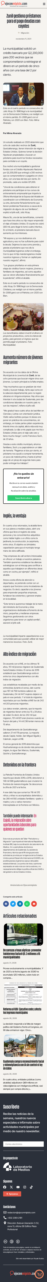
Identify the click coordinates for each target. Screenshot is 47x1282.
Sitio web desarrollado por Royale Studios (30, 1258)
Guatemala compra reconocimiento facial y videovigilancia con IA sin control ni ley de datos (23, 1064)
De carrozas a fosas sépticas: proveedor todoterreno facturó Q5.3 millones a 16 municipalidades (22, 953)
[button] (6, 904)
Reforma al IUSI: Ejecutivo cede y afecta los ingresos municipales (22, 1010)
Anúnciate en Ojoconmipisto (23, 885)
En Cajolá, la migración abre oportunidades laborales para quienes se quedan (19, 822)
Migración (25, 33)
